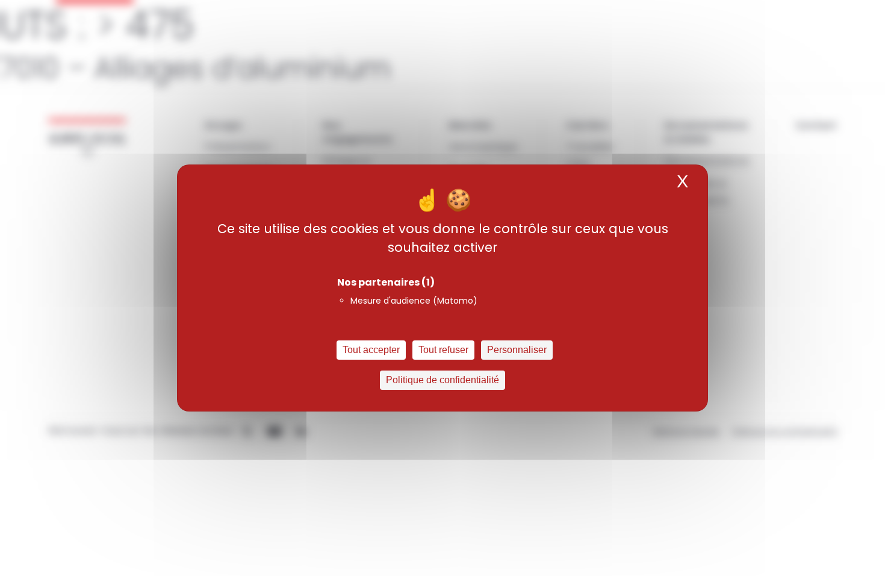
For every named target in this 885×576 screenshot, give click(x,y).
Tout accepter (371, 350)
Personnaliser (517, 350)
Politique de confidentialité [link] (442, 380)
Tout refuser (443, 350)
